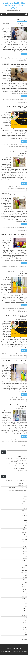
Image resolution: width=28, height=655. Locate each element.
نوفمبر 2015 (24, 636)
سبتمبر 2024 (24, 546)
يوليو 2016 (25, 627)
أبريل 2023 (25, 582)
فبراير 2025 (24, 534)
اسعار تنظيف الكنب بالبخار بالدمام (12, 57)
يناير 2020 (25, 594)
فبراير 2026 (24, 506)
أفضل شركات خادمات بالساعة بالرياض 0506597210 (16, 152)
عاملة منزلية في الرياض (15, 229)
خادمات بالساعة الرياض (22, 186)
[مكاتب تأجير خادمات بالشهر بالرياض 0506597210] (19, 410)
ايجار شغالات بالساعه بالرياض (11, 397)
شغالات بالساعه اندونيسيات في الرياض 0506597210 (16, 316)
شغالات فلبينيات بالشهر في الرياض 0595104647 (17, 272)
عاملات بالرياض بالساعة (23, 188)
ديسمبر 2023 (24, 565)
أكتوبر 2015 (24, 639)
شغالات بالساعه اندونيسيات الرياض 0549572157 (17, 107)
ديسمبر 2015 (24, 634)
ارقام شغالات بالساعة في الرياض (10, 266)
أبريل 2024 (25, 556)
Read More (24, 53)
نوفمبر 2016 (24, 620)
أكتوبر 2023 (24, 567)
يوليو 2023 (25, 575)
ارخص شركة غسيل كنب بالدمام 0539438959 (14, 23)
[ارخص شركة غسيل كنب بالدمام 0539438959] (19, 28)
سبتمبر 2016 (24, 622)
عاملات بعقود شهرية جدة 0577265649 (18, 460)
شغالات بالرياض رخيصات (10, 227)
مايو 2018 (25, 608)
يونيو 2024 (25, 551)
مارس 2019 (24, 596)
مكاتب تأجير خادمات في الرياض (13, 188)
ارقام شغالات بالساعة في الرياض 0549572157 (14, 234)
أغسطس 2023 (24, 572)
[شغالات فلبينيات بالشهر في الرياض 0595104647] (19, 277)
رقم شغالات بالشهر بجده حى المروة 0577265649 (16, 458)
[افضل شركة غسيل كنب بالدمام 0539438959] (19, 68)
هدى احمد (17, 25)
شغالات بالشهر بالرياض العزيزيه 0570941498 (14, 194)
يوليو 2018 (25, 603)
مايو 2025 (25, 527)
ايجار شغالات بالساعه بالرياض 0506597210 (15, 361)
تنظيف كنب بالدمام (23, 57)
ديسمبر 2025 (24, 510)
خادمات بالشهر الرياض (22, 439)
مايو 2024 (25, 553)
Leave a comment (19, 60)
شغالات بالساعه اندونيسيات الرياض (10, 144)
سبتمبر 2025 (24, 517)
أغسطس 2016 (24, 625)
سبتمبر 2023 (24, 570)
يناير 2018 (25, 617)
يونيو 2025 (25, 525)
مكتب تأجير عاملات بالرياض (13, 146)
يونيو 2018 (25, 605)
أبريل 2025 (25, 529)
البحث (26, 449)
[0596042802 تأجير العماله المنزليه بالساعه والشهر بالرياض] (26, 14)
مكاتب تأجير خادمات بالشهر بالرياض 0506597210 (17, 405)
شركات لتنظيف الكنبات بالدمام (12, 58)
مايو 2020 (25, 591)
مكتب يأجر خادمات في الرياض (15, 399)
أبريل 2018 (25, 610)
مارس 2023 (24, 584)
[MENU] (1, 14)
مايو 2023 (25, 579)
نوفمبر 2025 (24, 513)
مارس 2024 (24, 558)
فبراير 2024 (24, 560)
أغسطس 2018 (24, 601)
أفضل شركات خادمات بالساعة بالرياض (9, 186)
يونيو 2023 (25, 577)
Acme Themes (14, 652)
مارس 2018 (24, 613)
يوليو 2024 (25, 548)
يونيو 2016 (25, 629)
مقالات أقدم (23, 445)
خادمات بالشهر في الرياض (9, 308)
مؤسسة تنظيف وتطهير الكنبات (8, 101)
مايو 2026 (25, 501)
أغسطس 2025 (24, 520)
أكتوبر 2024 (24, 544)
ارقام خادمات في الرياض (12, 439)
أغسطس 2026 (24, 494)
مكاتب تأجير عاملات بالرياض (13, 310)
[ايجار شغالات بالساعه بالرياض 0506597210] (19, 365)
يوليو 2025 (25, 522)
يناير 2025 (25, 537)
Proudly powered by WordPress (8, 651)
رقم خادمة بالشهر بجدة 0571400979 (19, 461)
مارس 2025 (24, 532)
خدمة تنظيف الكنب (14, 99)
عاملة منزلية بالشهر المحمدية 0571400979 (17, 465)
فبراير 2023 (24, 586)
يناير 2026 (25, 508)
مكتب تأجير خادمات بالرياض (14, 355)
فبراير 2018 (24, 615)
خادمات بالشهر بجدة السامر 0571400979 (18, 463)
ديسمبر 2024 (24, 539)
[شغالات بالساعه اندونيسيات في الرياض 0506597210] (19, 321)
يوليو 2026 (25, 496)
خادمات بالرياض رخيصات (11, 353)
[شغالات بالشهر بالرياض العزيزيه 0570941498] (19, 198)
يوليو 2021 (25, 589)
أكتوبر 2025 (24, 515)
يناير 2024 (25, 563)
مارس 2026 (24, 503)
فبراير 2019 (24, 598)
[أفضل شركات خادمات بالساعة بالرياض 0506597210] (19, 157)
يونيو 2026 (25, 498)
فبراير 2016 (24, 632)
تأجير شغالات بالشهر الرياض (21, 227)
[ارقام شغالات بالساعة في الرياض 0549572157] (19, 239)
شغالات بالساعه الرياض (22, 144)
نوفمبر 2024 (24, 541)
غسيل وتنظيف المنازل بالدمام (19, 101)
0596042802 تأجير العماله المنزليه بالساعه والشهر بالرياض (14, 5)
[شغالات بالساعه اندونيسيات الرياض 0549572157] (19, 112)
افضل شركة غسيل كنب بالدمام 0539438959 (14, 64)
